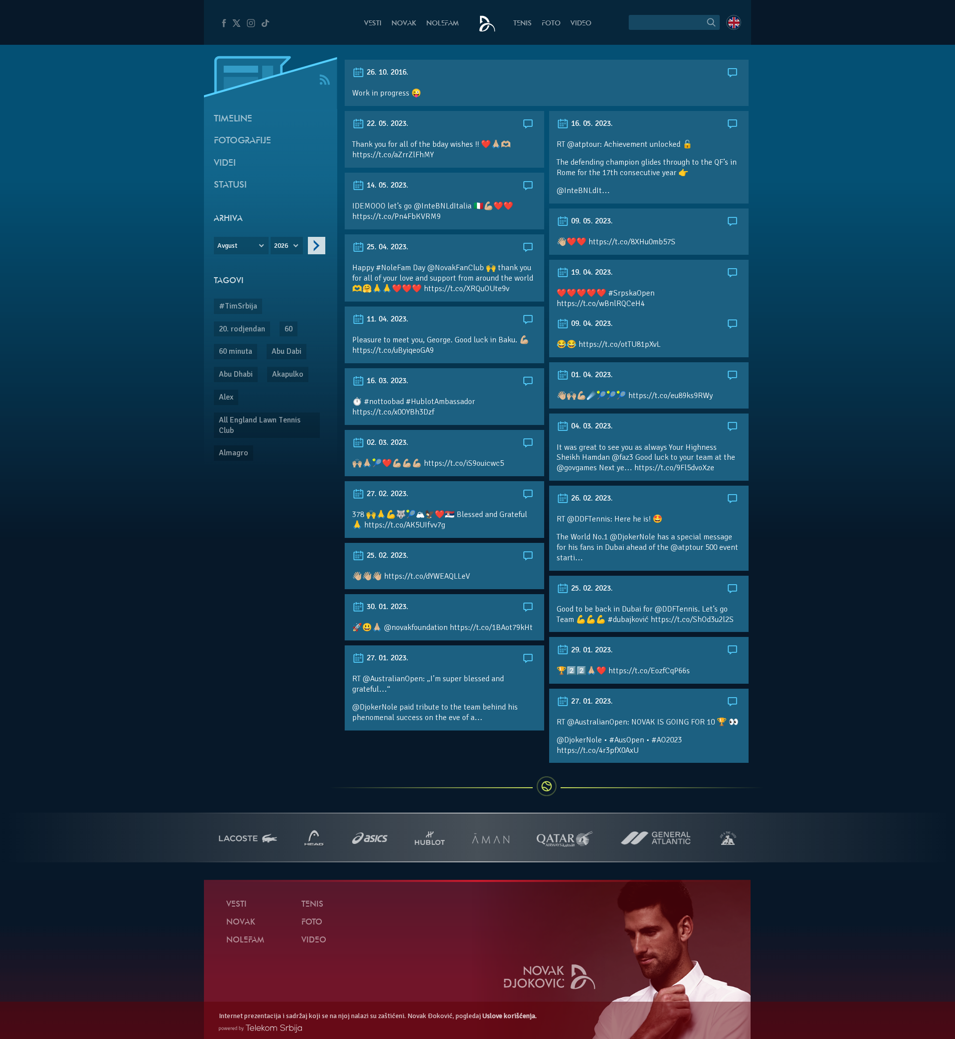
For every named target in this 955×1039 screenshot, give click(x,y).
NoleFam (442, 23)
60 (288, 329)
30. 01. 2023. (386, 607)
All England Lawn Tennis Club (259, 425)
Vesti (373, 23)
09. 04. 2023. (591, 323)
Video (581, 23)
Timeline (233, 119)
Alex (226, 397)
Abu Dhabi (236, 374)
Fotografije (242, 141)
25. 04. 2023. (386, 247)
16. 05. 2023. (591, 123)
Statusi (230, 185)
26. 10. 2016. (386, 72)
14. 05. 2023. (386, 185)
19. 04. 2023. (591, 272)
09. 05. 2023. (591, 221)
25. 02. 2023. (386, 555)
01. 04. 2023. (591, 375)
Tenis (522, 23)
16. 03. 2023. (386, 381)
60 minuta (235, 351)
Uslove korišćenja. (509, 1016)
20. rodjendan (242, 329)
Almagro (233, 453)
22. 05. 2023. (386, 123)
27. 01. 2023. (386, 658)
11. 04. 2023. (386, 319)
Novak (403, 23)
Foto (551, 23)
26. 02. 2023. (591, 498)
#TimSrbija (238, 306)
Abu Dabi (286, 351)
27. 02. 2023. (386, 494)
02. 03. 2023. (386, 442)
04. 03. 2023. (591, 426)
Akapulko (287, 374)
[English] (734, 22)
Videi (225, 163)
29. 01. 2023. (591, 650)
